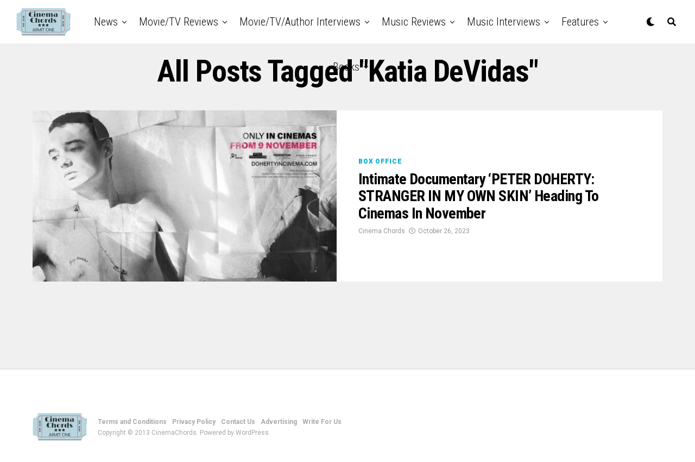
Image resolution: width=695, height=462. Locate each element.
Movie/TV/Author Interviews (300, 21)
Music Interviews (503, 21)
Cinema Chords (381, 231)
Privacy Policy (194, 422)
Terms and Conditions (132, 422)
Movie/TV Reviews (178, 21)
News (106, 21)
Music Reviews (414, 21)
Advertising (279, 422)
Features (580, 21)
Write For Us (322, 422)
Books (346, 66)
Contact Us (238, 422)
